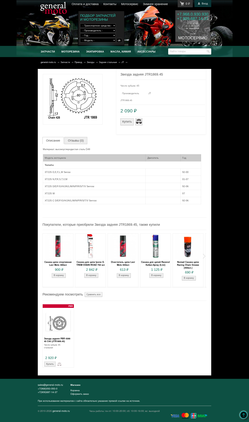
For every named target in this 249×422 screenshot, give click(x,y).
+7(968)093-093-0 (47, 388)
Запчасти (48, 51)
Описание (53, 140)
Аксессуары (146, 51)
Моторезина (70, 51)
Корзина (75, 390)
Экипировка (95, 51)
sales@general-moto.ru (50, 384)
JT (122, 62)
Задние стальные (108, 62)
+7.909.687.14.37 (192, 18)
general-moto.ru (48, 62)
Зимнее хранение (155, 4)
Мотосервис (129, 4)
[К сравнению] (138, 121)
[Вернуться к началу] (243, 415)
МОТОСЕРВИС (192, 38)
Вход (205, 3)
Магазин (75, 384)
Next (204, 256)
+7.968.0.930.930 (192, 14)
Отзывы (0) (76, 140)
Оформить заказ (79, 393)
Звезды (90, 62)
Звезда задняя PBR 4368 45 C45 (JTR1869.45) (57, 340)
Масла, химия (120, 51)
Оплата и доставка (85, 4)
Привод (78, 62)
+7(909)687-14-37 (47, 392)
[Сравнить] (58, 363)
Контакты (109, 4)
